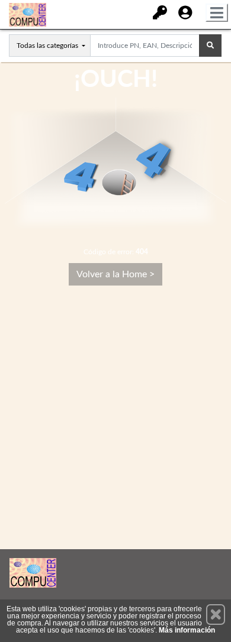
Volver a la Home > (115, 274)
